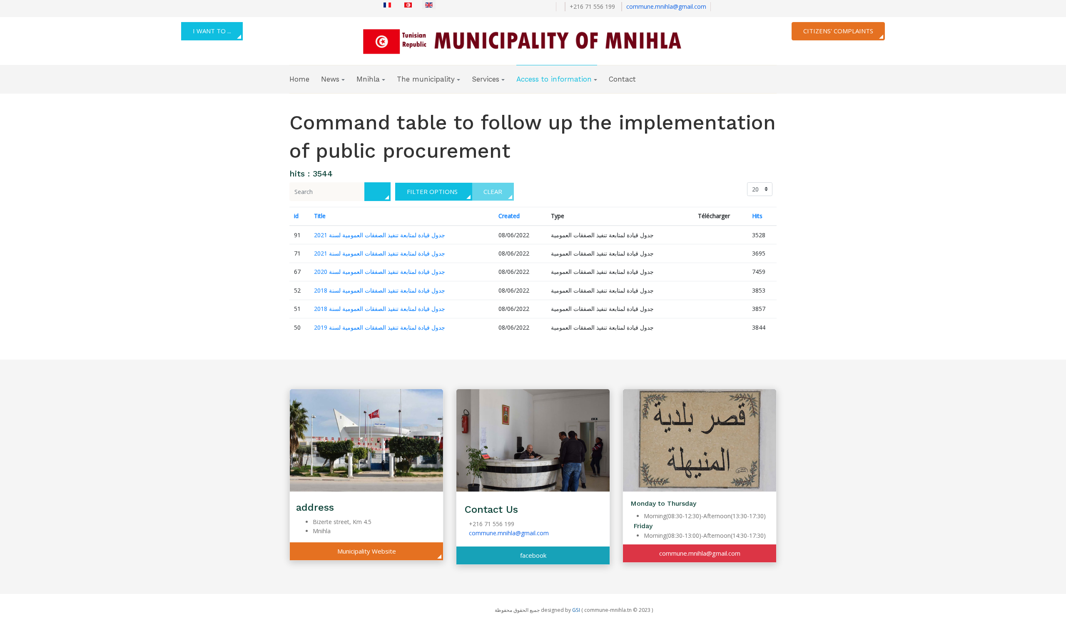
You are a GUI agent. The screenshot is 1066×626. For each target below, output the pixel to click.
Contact (622, 79)
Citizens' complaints (838, 31)
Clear (492, 191)
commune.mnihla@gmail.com (666, 6)
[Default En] (530, 40)
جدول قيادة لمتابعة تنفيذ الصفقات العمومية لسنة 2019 (379, 327)
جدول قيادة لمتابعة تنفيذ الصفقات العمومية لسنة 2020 (379, 272)
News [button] (330, 79)
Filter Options (432, 191)
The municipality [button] (426, 79)
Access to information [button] (554, 79)
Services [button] (485, 79)
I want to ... (212, 31)
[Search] (377, 191)
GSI (576, 610)
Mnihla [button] (368, 79)
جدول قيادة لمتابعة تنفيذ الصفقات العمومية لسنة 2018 (379, 290)
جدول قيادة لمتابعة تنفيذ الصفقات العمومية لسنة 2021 (379, 235)
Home (299, 79)
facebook (533, 555)
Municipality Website (366, 551)
